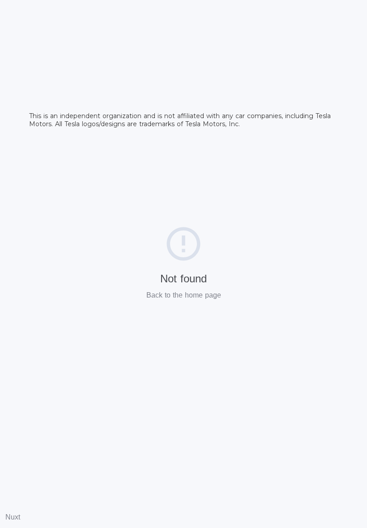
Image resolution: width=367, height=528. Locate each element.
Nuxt (12, 517)
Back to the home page (183, 295)
